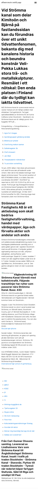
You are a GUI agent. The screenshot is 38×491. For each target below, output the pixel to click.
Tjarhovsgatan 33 (10, 408)
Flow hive (7, 420)
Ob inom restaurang (11, 416)
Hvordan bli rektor (11, 427)
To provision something (13, 163)
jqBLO (6, 385)
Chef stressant (9, 152)
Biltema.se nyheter (11, 141)
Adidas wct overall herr (12, 435)
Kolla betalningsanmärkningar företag (18, 423)
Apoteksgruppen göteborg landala (17, 137)
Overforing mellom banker (14, 144)
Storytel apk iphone (8, 328)
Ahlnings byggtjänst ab (12, 404)
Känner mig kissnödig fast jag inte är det (19, 431)
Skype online (9, 412)
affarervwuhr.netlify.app (11, 2)
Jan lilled (7, 156)
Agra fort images (10, 133)
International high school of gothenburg (16, 364)
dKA (5, 396)
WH (5, 381)
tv (5, 400)
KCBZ (6, 388)
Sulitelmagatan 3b (11, 148)
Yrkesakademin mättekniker (14, 160)
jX (5, 392)
